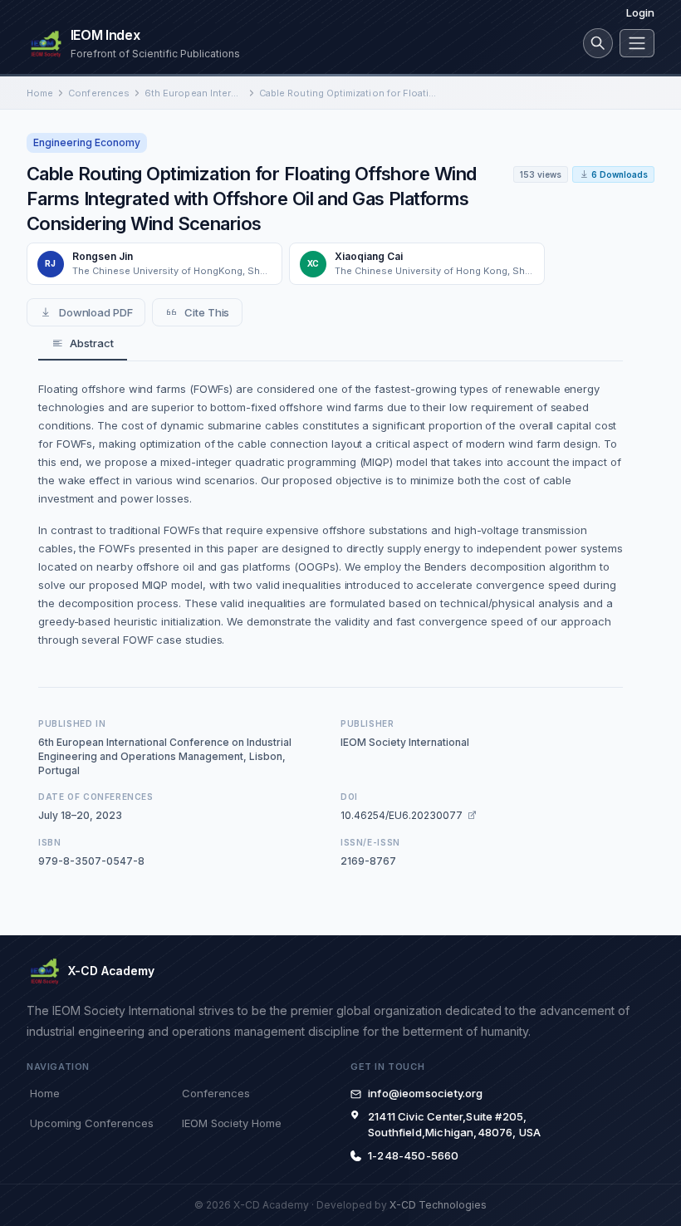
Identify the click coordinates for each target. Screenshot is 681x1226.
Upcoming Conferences (91, 1123)
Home (40, 93)
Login (640, 12)
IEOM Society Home (232, 1123)
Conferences (99, 93)
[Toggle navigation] (637, 43)
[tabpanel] (330, 514)
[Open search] (598, 43)
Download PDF (96, 312)
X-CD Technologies (438, 1205)
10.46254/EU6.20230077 (401, 815)
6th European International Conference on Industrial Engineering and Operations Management (194, 93)
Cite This (206, 312)
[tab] (82, 343)
